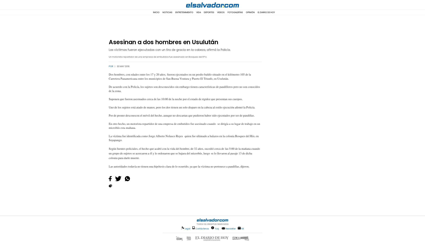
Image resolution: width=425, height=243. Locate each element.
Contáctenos (202, 228)
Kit (243, 228)
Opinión (250, 12)
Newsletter (230, 228)
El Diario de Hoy (266, 12)
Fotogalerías (235, 12)
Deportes (209, 12)
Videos (221, 12)
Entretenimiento (184, 12)
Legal (187, 228)
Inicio (156, 12)
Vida (198, 12)
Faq (217, 228)
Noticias (167, 12)
